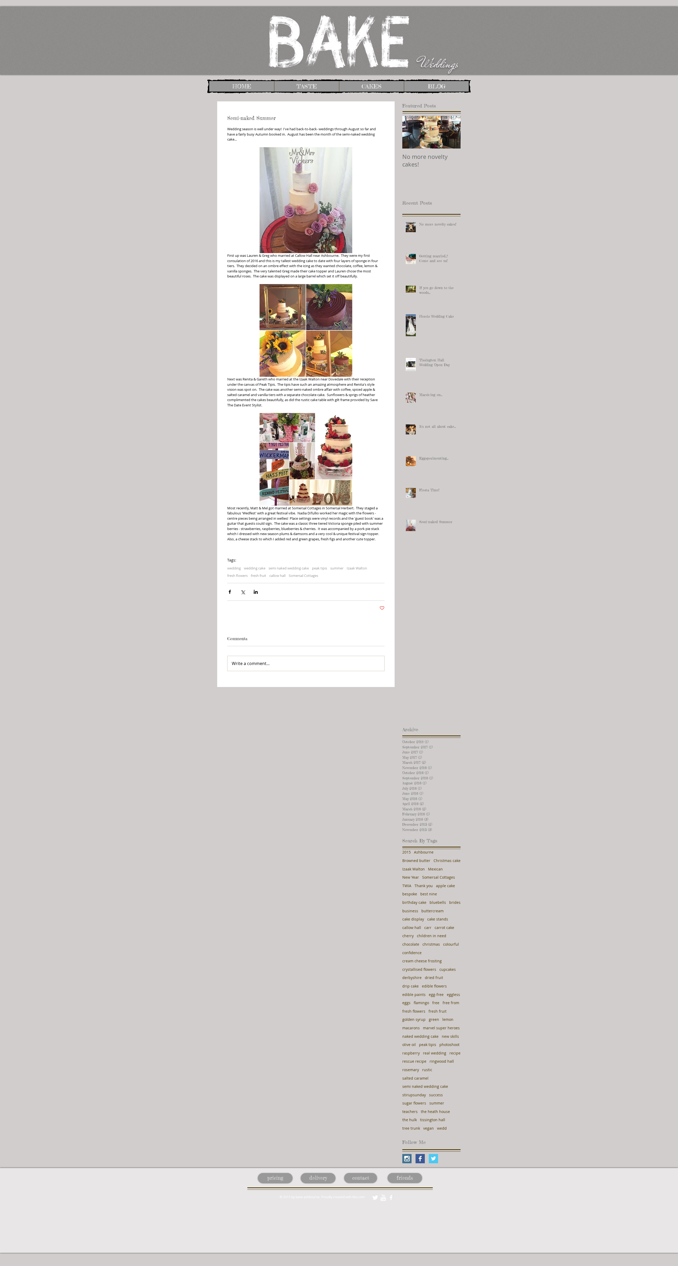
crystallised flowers (419, 969)
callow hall (277, 575)
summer (337, 568)
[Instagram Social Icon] (407, 1158)
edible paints (414, 994)
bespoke (409, 893)
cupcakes (447, 969)
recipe (455, 1053)
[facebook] (391, 1197)
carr (427, 927)
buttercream (432, 910)
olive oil (409, 1044)
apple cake (445, 885)
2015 (406, 852)
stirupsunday (414, 1094)
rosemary (410, 1069)
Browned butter (416, 860)
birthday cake (414, 902)
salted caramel (415, 1078)
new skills (450, 1036)
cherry (408, 935)
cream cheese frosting (422, 960)
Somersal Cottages (303, 575)
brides (455, 902)
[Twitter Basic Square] (433, 1158)
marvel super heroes (441, 1027)
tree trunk (411, 1128)
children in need (431, 935)
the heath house (435, 1111)
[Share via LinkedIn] (255, 591)
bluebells (438, 902)
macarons (411, 1027)
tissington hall (432, 1119)
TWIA (406, 885)
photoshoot (449, 1044)
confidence (412, 952)
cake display (413, 919)
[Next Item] (452, 132)
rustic (427, 1069)
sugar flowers (414, 1103)
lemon (447, 1019)
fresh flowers (237, 575)
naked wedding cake (420, 1036)
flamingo (421, 1002)
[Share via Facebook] (229, 591)
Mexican (435, 869)
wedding (234, 568)
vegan (428, 1128)
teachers (410, 1111)
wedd (442, 1128)
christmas (431, 944)
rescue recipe (414, 1061)
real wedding (434, 1053)
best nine (428, 893)
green (434, 1019)
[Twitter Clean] (375, 1197)
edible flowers (434, 986)
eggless (453, 994)
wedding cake (254, 568)
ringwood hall (442, 1061)
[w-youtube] (383, 1197)
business (410, 910)
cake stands (437, 919)
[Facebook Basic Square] (420, 1158)
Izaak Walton (357, 568)
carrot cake (444, 927)
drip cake (410, 986)
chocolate (410, 944)
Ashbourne (424, 852)
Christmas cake (447, 860)
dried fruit (434, 977)
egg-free (436, 994)
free (435, 1002)
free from (451, 1002)
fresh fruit (258, 575)
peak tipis (319, 568)
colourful (451, 944)
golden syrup (414, 1019)
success (436, 1094)
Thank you (423, 885)
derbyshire (412, 977)
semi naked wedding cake (289, 568)
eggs (406, 1002)
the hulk (409, 1119)
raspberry (411, 1053)
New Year (410, 877)
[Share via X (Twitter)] (242, 591)
